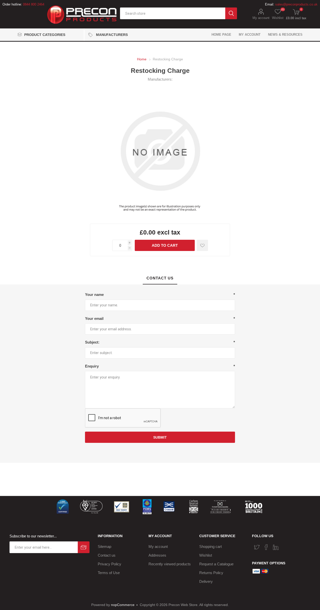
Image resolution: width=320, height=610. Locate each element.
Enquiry (92, 366)
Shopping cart (210, 546)
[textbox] (172, 13)
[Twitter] (257, 547)
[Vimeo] (276, 547)
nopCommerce (122, 605)
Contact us (107, 555)
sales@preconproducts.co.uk (296, 4)
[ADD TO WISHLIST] (202, 245)
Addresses (157, 555)
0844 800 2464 (33, 4)
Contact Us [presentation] (160, 278)
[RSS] (285, 546)
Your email (94, 318)
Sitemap (104, 546)
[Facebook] (266, 547)
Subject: (92, 342)
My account (261, 18)
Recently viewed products (169, 564)
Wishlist (205, 555)
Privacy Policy (109, 564)
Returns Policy (211, 573)
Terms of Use (109, 573)
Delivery (206, 581)
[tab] (160, 278)
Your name (94, 294)
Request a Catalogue (216, 564)
